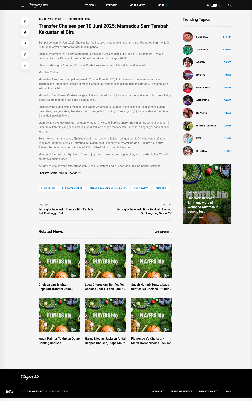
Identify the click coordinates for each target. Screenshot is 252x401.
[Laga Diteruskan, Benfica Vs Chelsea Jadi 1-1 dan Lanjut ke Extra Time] (105, 261)
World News (137, 5)
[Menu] (23, 5)
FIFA (198, 138)
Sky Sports (141, 188)
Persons (111, 5)
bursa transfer (72, 188)
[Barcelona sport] (188, 87)
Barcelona (203, 87)
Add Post (158, 391)
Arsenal (201, 62)
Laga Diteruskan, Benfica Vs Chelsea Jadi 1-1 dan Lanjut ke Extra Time (104, 289)
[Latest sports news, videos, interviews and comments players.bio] (38, 5)
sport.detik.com (79, 19)
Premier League (206, 125)
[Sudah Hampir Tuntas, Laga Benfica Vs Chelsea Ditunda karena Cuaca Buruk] (151, 261)
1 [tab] (190, 217)
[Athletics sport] (188, 100)
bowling (201, 113)
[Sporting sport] (188, 49)
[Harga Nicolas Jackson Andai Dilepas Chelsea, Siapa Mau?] (105, 315)
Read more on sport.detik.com (58, 172)
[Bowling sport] (188, 113)
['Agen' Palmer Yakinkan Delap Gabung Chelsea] (59, 315)
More (161, 5)
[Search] (229, 5)
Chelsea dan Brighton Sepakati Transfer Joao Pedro (55, 289)
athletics (202, 100)
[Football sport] (188, 36)
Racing (200, 75)
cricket (192, 192)
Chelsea (161, 188)
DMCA (228, 391)
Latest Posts (161, 231)
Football (202, 36)
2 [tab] (196, 217)
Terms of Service (181, 391)
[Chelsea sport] (188, 151)
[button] (25, 21)
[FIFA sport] (188, 138)
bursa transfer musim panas (108, 188)
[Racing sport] (188, 75)
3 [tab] (201, 217)
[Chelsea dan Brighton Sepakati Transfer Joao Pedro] (59, 261)
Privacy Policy (208, 391)
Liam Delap (48, 188)
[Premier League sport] (188, 125)
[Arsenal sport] (188, 62)
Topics (89, 5)
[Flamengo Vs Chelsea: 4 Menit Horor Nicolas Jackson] (151, 315)
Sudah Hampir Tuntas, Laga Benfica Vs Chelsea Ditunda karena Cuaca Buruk (150, 289)
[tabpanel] (207, 194)
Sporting (202, 49)
